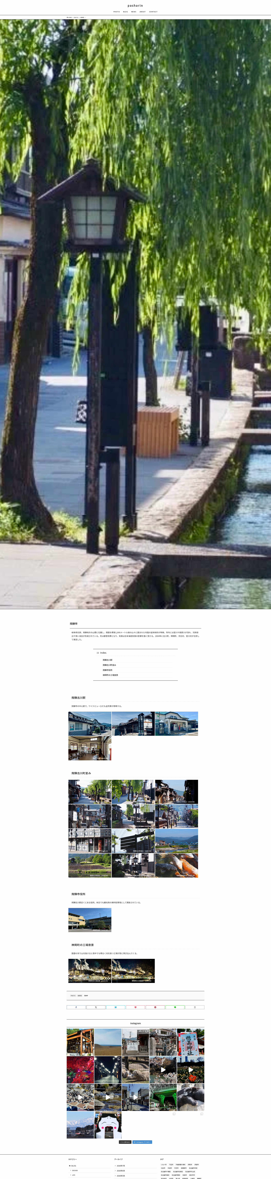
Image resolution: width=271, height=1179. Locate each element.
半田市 (170, 1168)
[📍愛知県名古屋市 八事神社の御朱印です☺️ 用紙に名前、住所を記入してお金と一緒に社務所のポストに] (190, 1125)
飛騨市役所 (107, 670)
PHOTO (73, 995)
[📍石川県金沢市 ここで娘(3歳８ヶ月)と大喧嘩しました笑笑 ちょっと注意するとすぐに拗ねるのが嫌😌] (163, 1097)
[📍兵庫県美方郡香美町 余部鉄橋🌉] (135, 1042)
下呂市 (171, 1165)
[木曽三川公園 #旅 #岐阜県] (190, 1069)
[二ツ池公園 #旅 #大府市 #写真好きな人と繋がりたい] (163, 1069)
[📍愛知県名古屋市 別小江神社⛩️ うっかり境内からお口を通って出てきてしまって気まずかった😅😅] (108, 1125)
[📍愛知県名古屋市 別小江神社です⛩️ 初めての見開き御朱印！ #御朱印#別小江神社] (135, 1125)
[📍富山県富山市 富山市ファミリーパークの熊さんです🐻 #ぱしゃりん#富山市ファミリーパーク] (190, 1097)
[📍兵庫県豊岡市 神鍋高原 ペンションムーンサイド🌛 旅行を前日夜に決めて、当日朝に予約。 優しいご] (80, 1042)
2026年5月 (121, 1175)
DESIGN (75, 1170)
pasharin (135, 5)
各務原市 (184, 1168)
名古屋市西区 (176, 1175)
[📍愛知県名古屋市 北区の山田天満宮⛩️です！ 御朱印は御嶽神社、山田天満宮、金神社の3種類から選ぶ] (163, 1125)
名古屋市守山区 (190, 1172)
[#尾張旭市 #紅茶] (80, 1097)
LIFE (73, 1175)
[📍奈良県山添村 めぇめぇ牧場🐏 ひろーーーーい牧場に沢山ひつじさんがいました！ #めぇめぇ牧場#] (135, 1069)
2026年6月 (121, 1170)
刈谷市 (163, 1168)
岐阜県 (80, 995)
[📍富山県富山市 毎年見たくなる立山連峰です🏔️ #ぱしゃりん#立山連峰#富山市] (80, 1125)
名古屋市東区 (165, 1175)
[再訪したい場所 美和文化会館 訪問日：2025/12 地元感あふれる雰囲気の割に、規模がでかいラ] (80, 1069)
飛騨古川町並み (109, 665)
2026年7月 (121, 1165)
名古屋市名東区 (178, 1172)
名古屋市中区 (193, 1168)
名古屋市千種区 (166, 1172)
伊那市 (197, 1165)
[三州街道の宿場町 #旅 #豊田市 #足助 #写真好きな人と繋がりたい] (108, 1097)
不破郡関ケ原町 (180, 1165)
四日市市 (192, 1175)
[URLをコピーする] (194, 1007)
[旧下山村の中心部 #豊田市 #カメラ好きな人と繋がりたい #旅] (135, 1097)
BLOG (73, 1165)
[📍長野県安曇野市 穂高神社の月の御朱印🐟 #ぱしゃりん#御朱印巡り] (190, 1042)
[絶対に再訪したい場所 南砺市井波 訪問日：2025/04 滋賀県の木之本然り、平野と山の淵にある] (108, 1069)
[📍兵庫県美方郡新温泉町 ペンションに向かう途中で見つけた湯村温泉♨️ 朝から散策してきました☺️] (163, 1042)
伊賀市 (190, 1165)
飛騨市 (86, 995)
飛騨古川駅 (107, 659)
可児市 (176, 1168)
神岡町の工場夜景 (110, 675)
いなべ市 (164, 1165)
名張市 (185, 1175)
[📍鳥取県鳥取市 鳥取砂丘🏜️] (108, 1042)
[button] (76, 1007)
